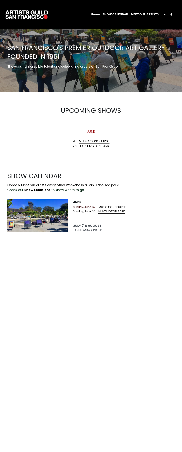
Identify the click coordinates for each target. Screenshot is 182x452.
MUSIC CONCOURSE (94, 141)
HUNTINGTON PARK (94, 146)
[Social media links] (171, 14)
